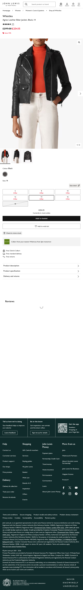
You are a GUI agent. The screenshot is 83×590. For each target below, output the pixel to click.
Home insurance (48, 470)
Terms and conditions (10, 515)
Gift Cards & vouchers (30, 450)
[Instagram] (70, 494)
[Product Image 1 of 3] (5, 156)
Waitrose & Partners (69, 456)
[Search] (26, 4)
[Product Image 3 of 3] (27, 156)
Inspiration (26, 489)
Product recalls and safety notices (45, 515)
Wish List (25, 478)
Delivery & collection (10, 486)
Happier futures (67, 474)
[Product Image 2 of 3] (16, 156)
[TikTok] (76, 494)
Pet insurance (47, 475)
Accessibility (38, 518)
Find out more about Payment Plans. (14, 547)
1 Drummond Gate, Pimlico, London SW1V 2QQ (49, 528)
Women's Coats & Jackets (35, 10)
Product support (8, 461)
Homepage (6, 10)
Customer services (9, 456)
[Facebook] (63, 488)
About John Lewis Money (51, 492)
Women (18, 10)
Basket (24, 472)
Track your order (8, 492)
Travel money (47, 464)
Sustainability (27, 518)
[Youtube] (76, 488)
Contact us (7, 450)
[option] (5, 174)
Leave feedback (10, 433)
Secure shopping (25, 515)
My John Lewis (27, 467)
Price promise (7, 472)
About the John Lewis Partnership (70, 462)
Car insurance (47, 481)
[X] (70, 488)
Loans (44, 486)
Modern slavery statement (69, 515)
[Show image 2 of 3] (80, 93)
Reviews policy (50, 518)
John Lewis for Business (70, 469)
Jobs (63, 450)
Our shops (6, 467)
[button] (78, 4)
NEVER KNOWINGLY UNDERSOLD (70, 582)
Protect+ (65, 480)
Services (25, 456)
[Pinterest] (63, 494)
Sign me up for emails (39, 433)
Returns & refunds (9, 497)
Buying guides (27, 461)
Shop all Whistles (55, 10)
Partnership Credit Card (50, 459)
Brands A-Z (26, 483)
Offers (24, 494)
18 (9, 204)
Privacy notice (7, 518)
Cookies (17, 518)
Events (24, 500)
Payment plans (47, 453)
